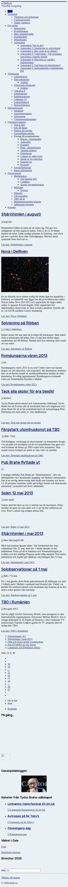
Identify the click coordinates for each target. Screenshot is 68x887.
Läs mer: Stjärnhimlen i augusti (16, 244)
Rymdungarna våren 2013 (24, 355)
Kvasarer (24, 164)
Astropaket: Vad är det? (32, 45)
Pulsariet (18, 193)
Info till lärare (20, 127)
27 (9, 689)
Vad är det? (19, 125)
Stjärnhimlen (20, 39)
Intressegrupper (15, 108)
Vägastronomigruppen (25, 119)
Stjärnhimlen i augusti (21, 214)
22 (9, 675)
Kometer (24, 144)
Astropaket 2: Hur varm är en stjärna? (39, 51)
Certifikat (25, 181)
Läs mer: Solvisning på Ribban (16, 348)
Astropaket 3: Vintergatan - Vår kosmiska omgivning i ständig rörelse (41, 55)
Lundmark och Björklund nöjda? (24, 647)
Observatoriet (14, 173)
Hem (10, 11)
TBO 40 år (19, 198)
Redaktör (12, 709)
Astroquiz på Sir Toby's (23, 816)
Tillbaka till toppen (10, 877)
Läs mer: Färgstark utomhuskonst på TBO (22, 455)
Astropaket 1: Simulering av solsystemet (40, 48)
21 (9, 672)
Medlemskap (20, 176)
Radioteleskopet (22, 96)
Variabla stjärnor (28, 150)
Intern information (23, 170)
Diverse (24, 190)
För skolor (13, 25)
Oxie (3, 846)
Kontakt (12, 207)
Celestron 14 (20, 99)
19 (9, 667)
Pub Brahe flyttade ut (20, 462)
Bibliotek (18, 187)
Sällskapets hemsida (24, 204)
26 (9, 686)
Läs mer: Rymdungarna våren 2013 (19, 384)
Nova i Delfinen (14, 251)
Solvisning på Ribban (20, 323)
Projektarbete (20, 37)
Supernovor (26, 162)
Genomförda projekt (24, 133)
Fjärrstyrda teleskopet (24, 85)
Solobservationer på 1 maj (24, 569)
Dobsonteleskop (22, 105)
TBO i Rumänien (15, 602)
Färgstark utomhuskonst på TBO (30, 429)
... (8, 669)
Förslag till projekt (23, 130)
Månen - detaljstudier (30, 139)
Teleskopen (13, 73)
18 (9, 664)
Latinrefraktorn (21, 102)
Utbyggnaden (21, 196)
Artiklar (24, 82)
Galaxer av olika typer (31, 156)
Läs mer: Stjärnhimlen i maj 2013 (17, 562)
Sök (3, 870)
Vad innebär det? (28, 179)
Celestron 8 (19, 91)
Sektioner (18, 110)
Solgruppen (19, 116)
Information (20, 28)
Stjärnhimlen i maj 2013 (22, 533)
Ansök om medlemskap (32, 184)
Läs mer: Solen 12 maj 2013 (15, 527)
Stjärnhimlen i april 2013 (20, 639)
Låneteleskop (20, 76)
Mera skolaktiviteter (24, 34)
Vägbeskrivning (22, 19)
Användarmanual (22, 167)
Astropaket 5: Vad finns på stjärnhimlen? (40, 65)
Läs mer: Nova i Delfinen (14, 316)
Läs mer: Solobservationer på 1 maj (19, 595)
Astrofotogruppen (23, 113)
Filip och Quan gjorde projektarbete (25, 642)
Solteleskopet (20, 93)
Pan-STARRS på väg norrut (22, 644)
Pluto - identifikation (30, 147)
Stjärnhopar (26, 153)
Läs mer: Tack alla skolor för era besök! (21, 422)
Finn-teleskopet (21, 79)
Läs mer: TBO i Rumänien (14, 631)
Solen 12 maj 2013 (17, 493)
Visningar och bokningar (26, 17)
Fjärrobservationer (17, 122)
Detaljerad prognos (10, 852)
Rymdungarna (21, 31)
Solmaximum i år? (17, 636)
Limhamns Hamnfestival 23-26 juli (31, 804)
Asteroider (25, 142)
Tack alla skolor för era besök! (27, 391)
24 (9, 681)
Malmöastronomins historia (27, 201)
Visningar (12, 14)
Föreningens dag (19, 828)
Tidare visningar (22, 22)
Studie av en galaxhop (31, 159)
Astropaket (19, 42)
